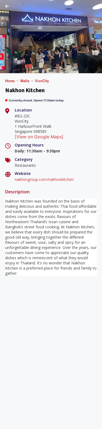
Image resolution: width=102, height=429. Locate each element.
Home (10, 80)
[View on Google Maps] (39, 136)
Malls (24, 80)
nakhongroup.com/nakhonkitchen (44, 179)
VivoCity (42, 80)
